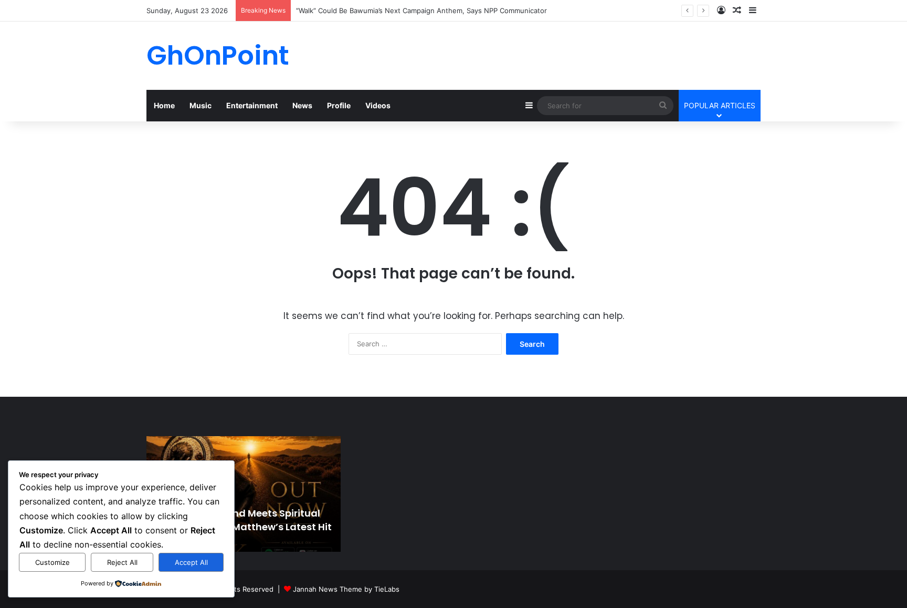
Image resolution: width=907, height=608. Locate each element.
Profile (339, 105)
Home (164, 105)
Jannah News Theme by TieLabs (346, 589)
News (302, 105)
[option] (243, 494)
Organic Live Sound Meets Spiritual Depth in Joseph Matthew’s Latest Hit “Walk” (242, 526)
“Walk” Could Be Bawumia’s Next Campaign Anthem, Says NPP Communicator (421, 10)
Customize (52, 562)
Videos (378, 105)
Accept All (191, 562)
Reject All (122, 562)
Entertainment (252, 105)
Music (200, 105)
